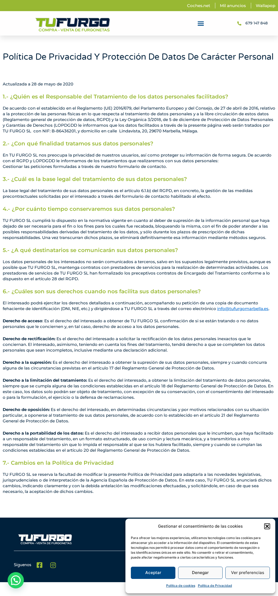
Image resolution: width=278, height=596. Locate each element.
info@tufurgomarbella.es (242, 308)
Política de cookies (180, 586)
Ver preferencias (247, 572)
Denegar (200, 572)
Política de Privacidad (215, 586)
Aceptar (153, 572)
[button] (267, 526)
